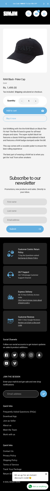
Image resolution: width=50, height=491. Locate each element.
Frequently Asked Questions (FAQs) (19, 412)
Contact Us (8, 451)
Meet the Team (10, 430)
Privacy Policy (9, 455)
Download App (10, 416)
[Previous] (6, 3)
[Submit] (43, 393)
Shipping (18, 92)
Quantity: (11, 100)
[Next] (43, 3)
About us (7, 425)
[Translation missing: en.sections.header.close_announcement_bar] (48, 3)
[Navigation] (44, 13)
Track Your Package (12, 469)
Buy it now (11, 118)
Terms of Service (11, 464)
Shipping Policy (10, 460)
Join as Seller (9, 421)
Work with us (9, 434)
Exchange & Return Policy (28, 258)
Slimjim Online (14, 482)
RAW (5, 83)
